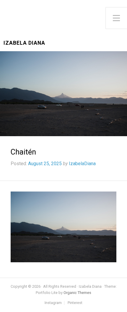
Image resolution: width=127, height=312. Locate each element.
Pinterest (75, 303)
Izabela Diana (24, 43)
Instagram (53, 303)
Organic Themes (77, 292)
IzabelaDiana (82, 163)
